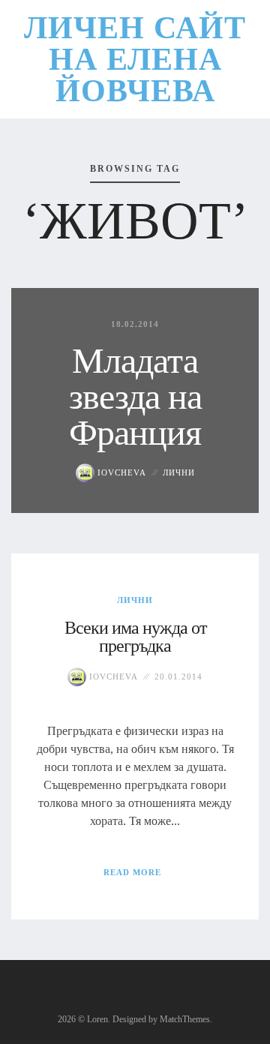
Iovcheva (120, 472)
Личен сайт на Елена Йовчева (135, 59)
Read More (132, 872)
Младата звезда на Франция (135, 396)
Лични (179, 472)
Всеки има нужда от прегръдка (135, 637)
